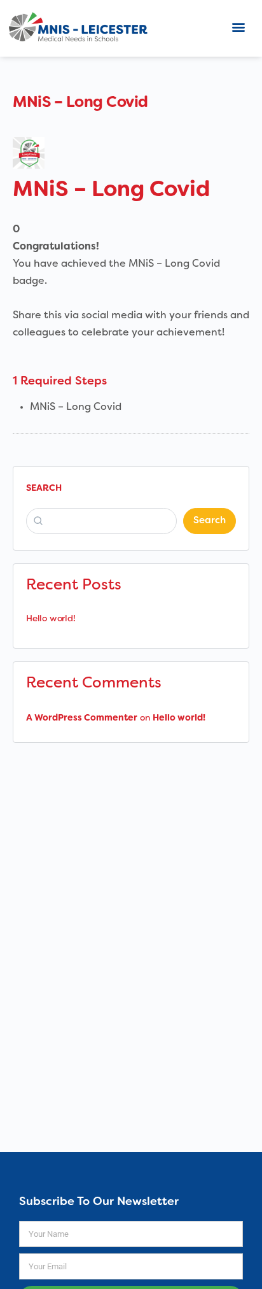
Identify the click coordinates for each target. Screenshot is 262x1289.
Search (44, 488)
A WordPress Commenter (81, 718)
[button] (238, 26)
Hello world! (50, 619)
